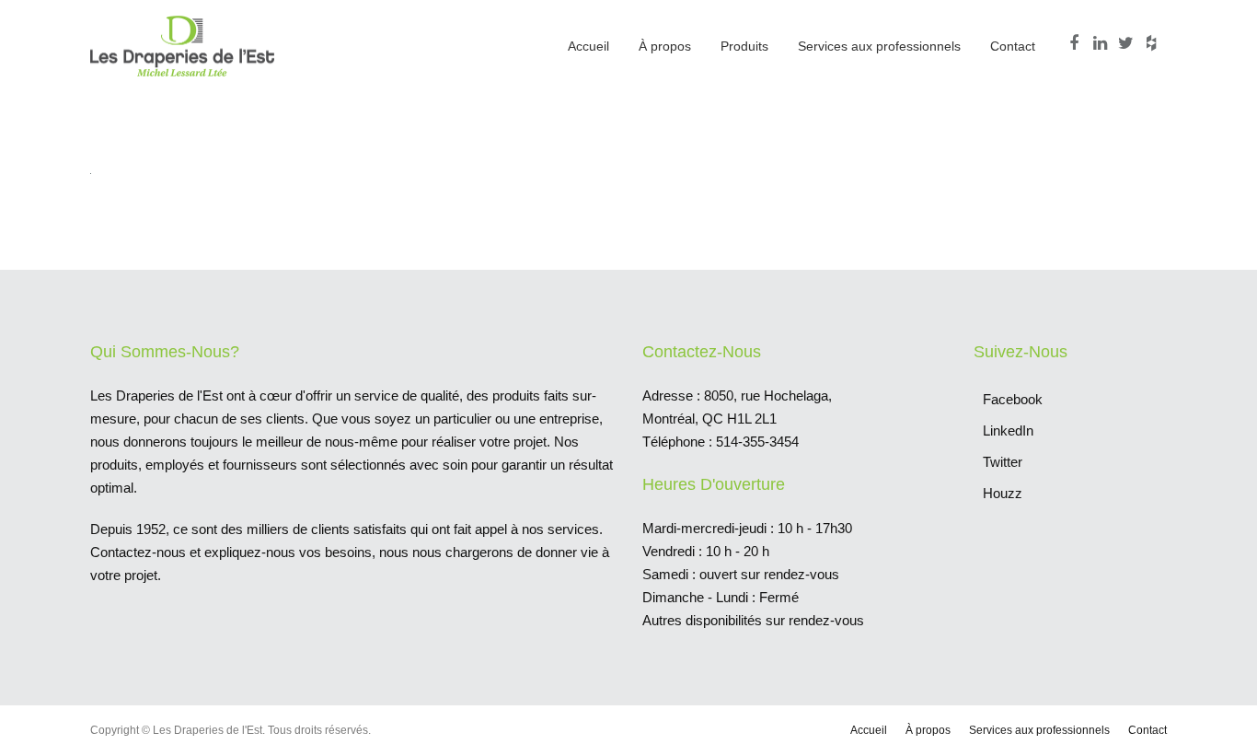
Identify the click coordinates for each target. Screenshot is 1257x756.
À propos (665, 46)
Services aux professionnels (879, 46)
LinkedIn (1008, 430)
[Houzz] (1154, 43)
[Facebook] (1077, 43)
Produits (744, 46)
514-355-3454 (757, 441)
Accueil (588, 46)
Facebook (1013, 399)
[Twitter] (1128, 43)
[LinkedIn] (1102, 43)
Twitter (1002, 462)
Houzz (1002, 493)
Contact (1012, 46)
